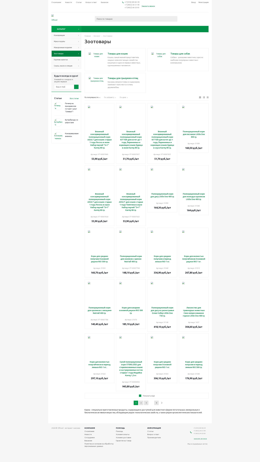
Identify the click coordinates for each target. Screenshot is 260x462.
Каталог (61, 29)
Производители (154, 437)
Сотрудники (89, 437)
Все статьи (74, 98)
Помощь (120, 428)
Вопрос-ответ (153, 434)
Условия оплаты (122, 434)
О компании (89, 431)
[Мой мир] (201, 448)
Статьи (150, 431)
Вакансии (88, 441)
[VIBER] (190, 454)
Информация (154, 428)
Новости (88, 434)
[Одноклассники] (195, 448)
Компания (89, 428)
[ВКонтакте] (190, 448)
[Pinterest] (195, 454)
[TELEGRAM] (206, 448)
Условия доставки (123, 437)
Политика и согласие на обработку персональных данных (98, 445)
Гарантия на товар (123, 441)
